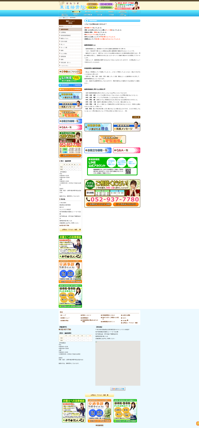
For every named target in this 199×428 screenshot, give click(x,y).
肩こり (63, 44)
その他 (124, 320)
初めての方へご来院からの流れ (111, 318)
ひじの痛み (64, 53)
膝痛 (62, 50)
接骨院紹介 (85, 318)
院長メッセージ (86, 315)
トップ (64, 11)
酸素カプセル (64, 38)
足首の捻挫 (64, 41)
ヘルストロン (64, 65)
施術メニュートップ (66, 26)
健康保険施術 (64, 29)
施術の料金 (65, 320)
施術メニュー (65, 17)
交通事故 (135, 117)
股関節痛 (63, 56)
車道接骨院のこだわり (109, 315)
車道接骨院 (99, 425)
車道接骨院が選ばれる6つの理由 (90, 320)
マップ (117, 389)
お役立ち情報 (126, 315)
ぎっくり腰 (64, 47)
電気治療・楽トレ (66, 62)
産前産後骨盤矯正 (66, 35)
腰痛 (62, 59)
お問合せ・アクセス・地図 (69, 229)
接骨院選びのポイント (109, 321)
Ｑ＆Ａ (124, 318)
